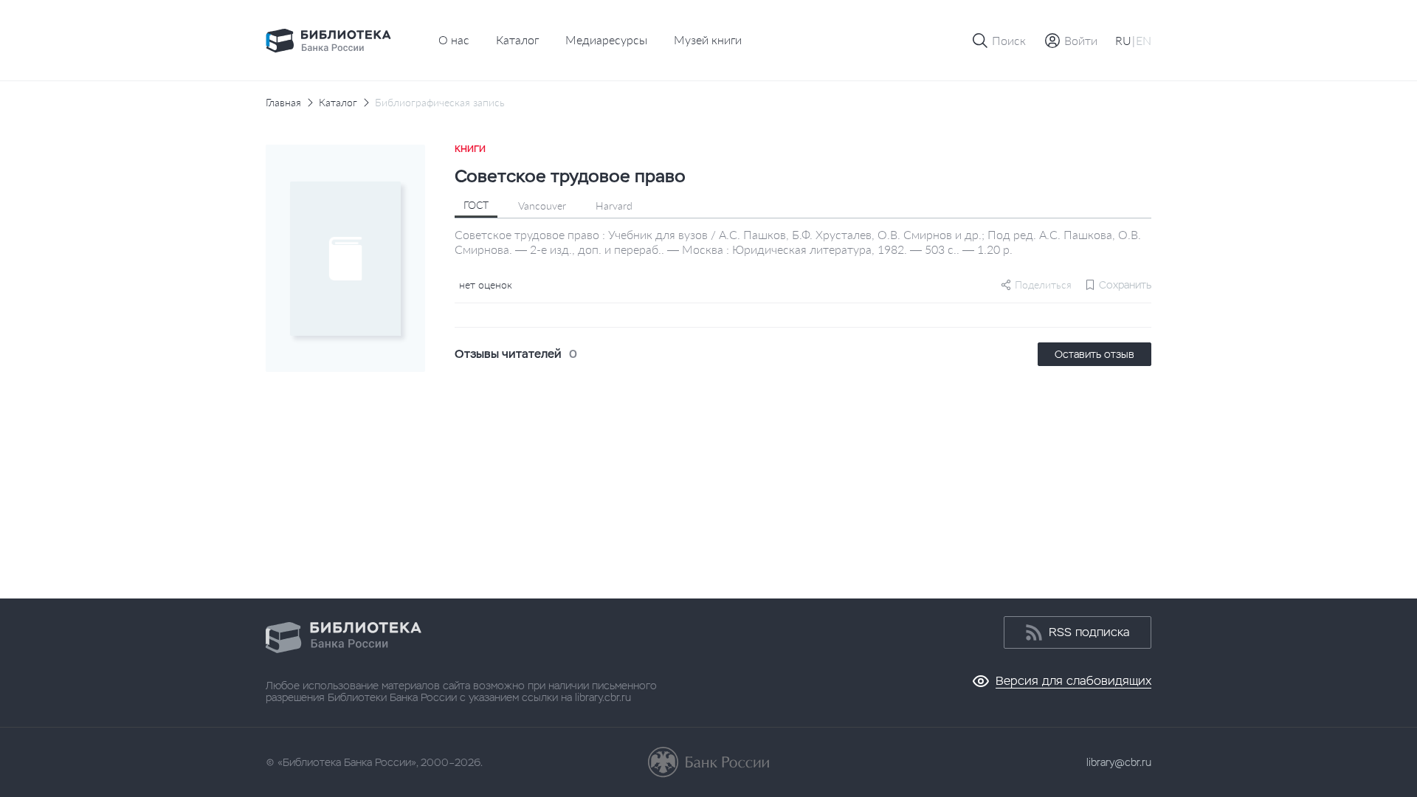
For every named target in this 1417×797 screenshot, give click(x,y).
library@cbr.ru (1118, 762)
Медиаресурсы (606, 39)
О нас (453, 39)
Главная (283, 102)
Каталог (517, 39)
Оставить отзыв (1094, 354)
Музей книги (708, 39)
